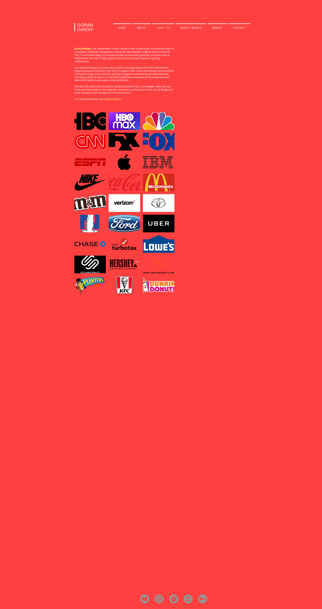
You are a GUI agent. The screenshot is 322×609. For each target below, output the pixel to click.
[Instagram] (159, 598)
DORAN (85, 25)
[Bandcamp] (202, 598)
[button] (90, 121)
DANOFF (85, 29)
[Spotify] (173, 598)
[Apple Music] (188, 598)
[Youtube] (144, 598)
